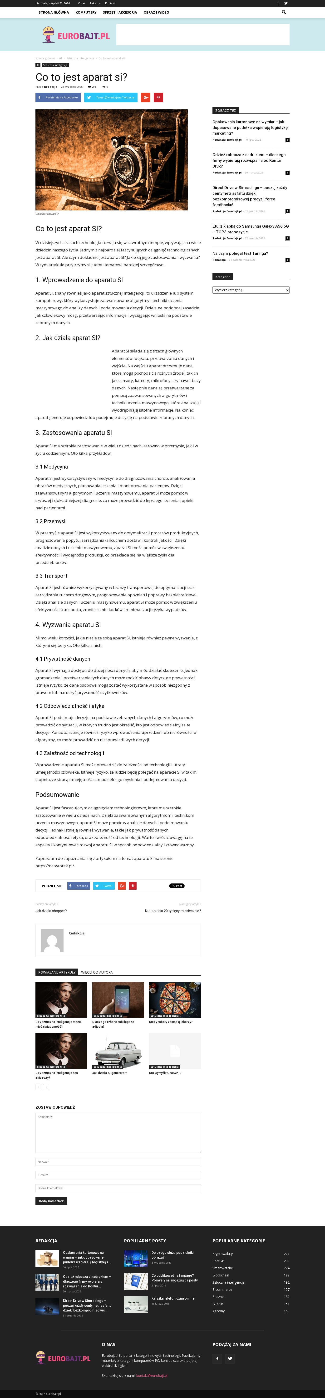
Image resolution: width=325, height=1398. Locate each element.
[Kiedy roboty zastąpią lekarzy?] (175, 1000)
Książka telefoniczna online (173, 1298)
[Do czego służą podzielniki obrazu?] (136, 1258)
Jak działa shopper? (51, 911)
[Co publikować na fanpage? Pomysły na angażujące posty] (136, 1281)
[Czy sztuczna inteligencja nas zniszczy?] (61, 1051)
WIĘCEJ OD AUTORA (97, 972)
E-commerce (222, 1289)
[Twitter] (286, 3)
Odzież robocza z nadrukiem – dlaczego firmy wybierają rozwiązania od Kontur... (87, 1281)
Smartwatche (222, 1268)
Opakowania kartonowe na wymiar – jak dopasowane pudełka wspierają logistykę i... (87, 1257)
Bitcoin (217, 1303)
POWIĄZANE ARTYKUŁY (56, 972)
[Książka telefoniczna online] (136, 1304)
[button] (284, 12)
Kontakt (110, 3)
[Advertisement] (203, 34)
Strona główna (54, 12)
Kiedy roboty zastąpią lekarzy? (170, 1022)
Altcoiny (218, 1311)
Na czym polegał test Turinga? (240, 253)
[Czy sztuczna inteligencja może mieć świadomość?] (61, 1000)
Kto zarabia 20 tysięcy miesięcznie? (173, 911)
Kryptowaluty (222, 1253)
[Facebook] (278, 3)
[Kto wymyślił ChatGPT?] (175, 1051)
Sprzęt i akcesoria (120, 12)
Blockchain (220, 1275)
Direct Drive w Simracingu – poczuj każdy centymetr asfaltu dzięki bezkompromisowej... (87, 1305)
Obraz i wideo (156, 12)
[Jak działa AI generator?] (118, 1051)
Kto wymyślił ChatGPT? (165, 1073)
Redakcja (50, 86)
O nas (81, 3)
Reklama (95, 3)
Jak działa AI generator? (109, 1073)
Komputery (86, 12)
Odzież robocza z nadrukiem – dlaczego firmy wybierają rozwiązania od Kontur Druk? (249, 160)
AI (38, 65)
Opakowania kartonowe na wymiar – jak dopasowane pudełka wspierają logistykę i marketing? (251, 127)
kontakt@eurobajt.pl (151, 1375)
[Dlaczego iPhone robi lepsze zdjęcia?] (118, 1000)
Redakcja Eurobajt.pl (227, 139)
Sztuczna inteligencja (55, 65)
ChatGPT (219, 1261)
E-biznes (218, 1296)
